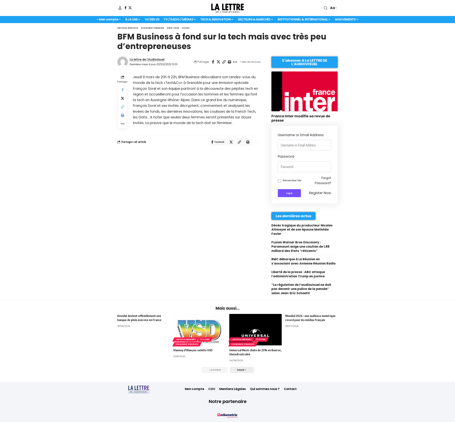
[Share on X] (218, 62)
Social (185, 28)
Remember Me (292, 180)
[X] (130, 7)
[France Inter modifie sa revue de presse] (304, 91)
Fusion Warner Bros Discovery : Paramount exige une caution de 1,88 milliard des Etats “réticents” (300, 246)
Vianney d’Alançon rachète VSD (193, 350)
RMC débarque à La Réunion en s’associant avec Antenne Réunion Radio (303, 261)
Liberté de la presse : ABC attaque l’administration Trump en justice (298, 274)
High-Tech (173, 28)
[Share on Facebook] (212, 62)
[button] (120, 8)
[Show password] (330, 166)
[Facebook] (125, 7)
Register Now (320, 193)
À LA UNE (205, 339)
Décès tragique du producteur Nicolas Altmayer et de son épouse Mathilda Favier (302, 229)
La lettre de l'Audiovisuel (147, 59)
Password (286, 156)
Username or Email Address (301, 135)
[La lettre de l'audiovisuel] (227, 8)
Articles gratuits (127, 28)
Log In (289, 193)
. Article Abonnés (185, 339)
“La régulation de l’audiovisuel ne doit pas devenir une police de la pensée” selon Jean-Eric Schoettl (301, 289)
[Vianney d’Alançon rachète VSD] (199, 329)
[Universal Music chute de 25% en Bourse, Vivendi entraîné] (255, 329)
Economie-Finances (152, 28)
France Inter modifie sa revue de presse (300, 118)
